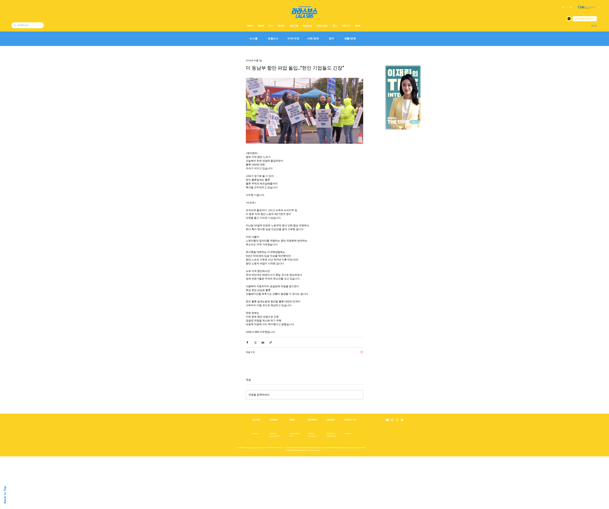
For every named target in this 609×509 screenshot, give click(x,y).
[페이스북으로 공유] (247, 342)
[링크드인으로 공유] (262, 342)
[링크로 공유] (270, 342)
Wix (329, 507)
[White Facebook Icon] (397, 420)
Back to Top (5, 494)
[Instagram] (392, 420)
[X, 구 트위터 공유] (255, 342)
